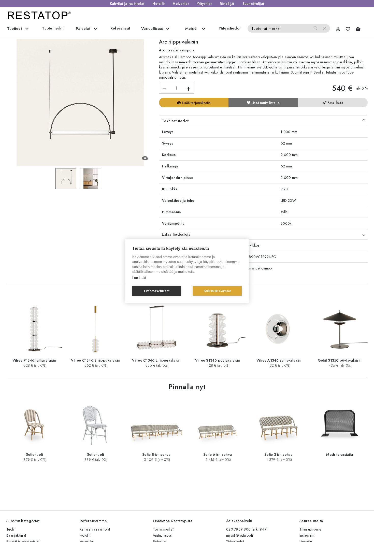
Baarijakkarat (16, 535)
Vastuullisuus (162, 535)
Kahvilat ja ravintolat (127, 3)
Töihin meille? (164, 529)
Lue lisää (139, 278)
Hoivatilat (181, 3)
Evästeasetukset (156, 291)
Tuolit (10, 529)
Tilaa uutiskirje (310, 529)
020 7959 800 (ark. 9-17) (246, 529)
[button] (263, 121)
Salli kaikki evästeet (217, 290)
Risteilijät (227, 3)
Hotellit (158, 3)
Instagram (306, 535)
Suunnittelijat (253, 3)
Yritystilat (204, 3)
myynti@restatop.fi (239, 535)
